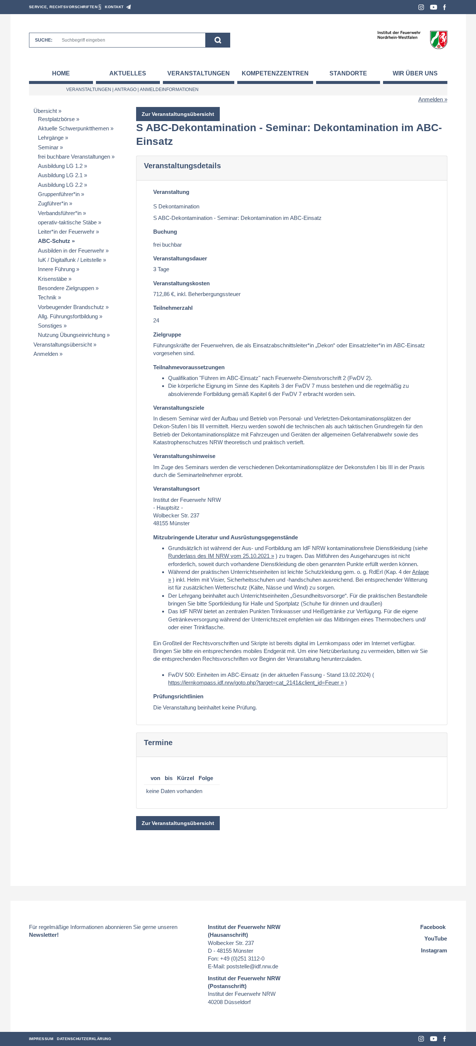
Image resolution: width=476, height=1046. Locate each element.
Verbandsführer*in (59, 213)
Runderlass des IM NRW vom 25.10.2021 (219, 556)
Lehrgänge (51, 137)
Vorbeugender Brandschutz (71, 307)
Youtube (433, 7)
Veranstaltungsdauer (180, 258)
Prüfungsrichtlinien (178, 696)
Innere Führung (56, 269)
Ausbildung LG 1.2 (60, 166)
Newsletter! (44, 935)
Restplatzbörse (56, 119)
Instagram (421, 7)
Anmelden (430, 99)
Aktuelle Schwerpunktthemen (73, 128)
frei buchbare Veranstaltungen (74, 156)
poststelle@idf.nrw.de (252, 966)
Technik (47, 297)
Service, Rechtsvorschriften (63, 7)
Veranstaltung (171, 192)
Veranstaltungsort (176, 488)
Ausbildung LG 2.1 (60, 175)
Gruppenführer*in (59, 194)
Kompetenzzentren (275, 73)
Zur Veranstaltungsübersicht (178, 114)
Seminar (48, 147)
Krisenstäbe (52, 279)
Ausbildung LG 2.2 (60, 185)
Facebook (444, 7)
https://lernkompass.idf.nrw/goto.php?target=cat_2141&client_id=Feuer (253, 682)
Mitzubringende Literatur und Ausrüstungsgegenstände (225, 537)
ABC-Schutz (54, 241)
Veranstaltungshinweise (184, 456)
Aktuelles (127, 73)
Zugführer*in (53, 203)
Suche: (43, 40)
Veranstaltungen (198, 73)
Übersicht (45, 111)
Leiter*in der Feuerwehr (66, 231)
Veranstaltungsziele (178, 408)
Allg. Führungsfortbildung (68, 316)
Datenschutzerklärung (84, 1039)
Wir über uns (415, 73)
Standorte (348, 73)
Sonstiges (50, 325)
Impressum (41, 1039)
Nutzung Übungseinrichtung (71, 335)
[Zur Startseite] (412, 39)
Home (61, 73)
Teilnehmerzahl (173, 308)
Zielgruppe (167, 334)
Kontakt (114, 7)
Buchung (165, 231)
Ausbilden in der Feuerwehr (71, 250)
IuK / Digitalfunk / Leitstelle (70, 260)
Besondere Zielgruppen (66, 288)
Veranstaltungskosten (181, 283)
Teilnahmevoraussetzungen (189, 367)
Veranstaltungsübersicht (62, 344)
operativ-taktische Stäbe (67, 222)
